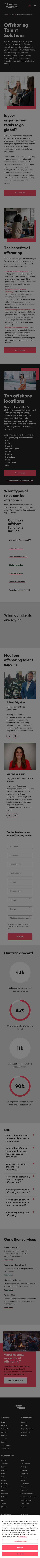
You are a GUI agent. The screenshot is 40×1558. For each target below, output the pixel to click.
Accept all (20, 1554)
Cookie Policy (22, 1536)
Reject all (20, 1547)
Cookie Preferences (19, 1541)
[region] (20, 1536)
